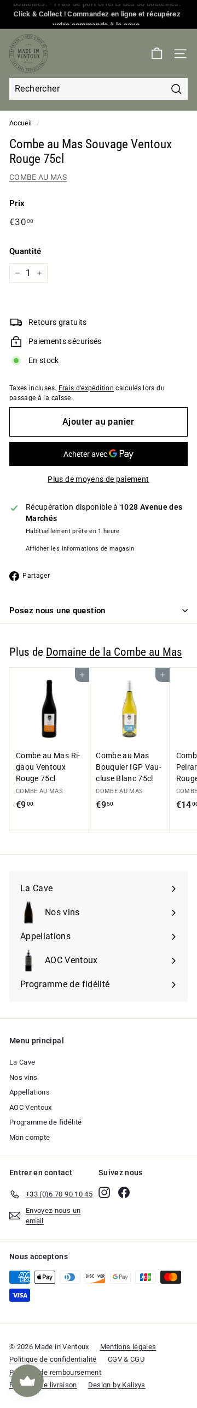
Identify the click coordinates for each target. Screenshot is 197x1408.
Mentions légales (128, 1347)
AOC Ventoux (30, 1107)
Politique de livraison (43, 1385)
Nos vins (23, 1077)
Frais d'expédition (86, 388)
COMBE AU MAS (38, 177)
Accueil (20, 123)
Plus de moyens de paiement (98, 479)
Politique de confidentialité (53, 1359)
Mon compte (29, 1137)
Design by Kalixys (117, 1385)
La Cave (22, 1062)
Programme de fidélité (45, 1122)
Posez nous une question (57, 610)
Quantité (25, 251)
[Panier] (157, 54)
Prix (17, 203)
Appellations (29, 1092)
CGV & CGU (126, 1359)
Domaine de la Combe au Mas (114, 651)
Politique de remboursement (55, 1372)
